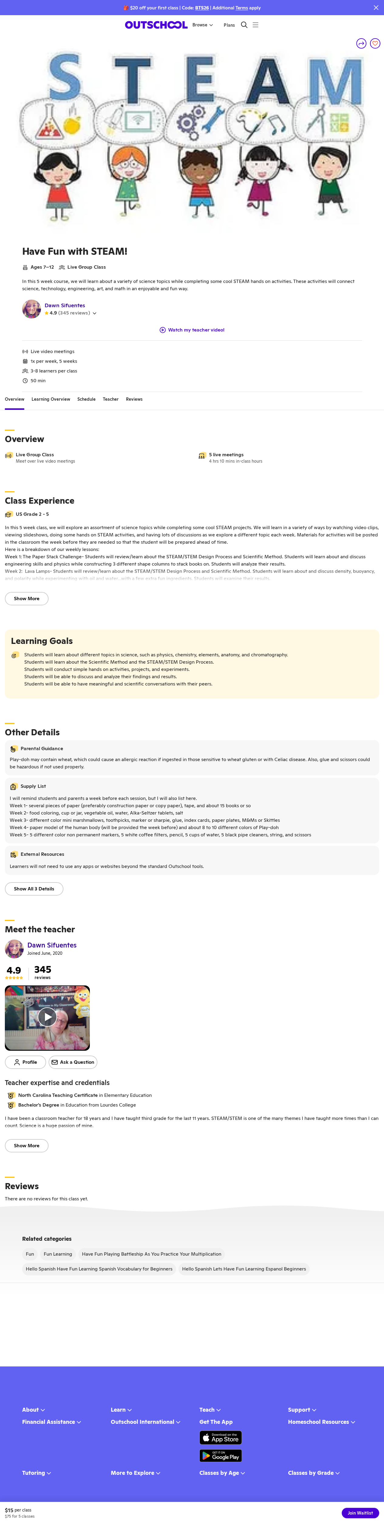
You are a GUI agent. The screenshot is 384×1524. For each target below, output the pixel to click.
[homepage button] (156, 25)
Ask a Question (77, 1062)
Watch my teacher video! (196, 330)
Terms (242, 8)
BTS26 (202, 8)
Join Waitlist (360, 1513)
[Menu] (255, 25)
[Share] (361, 43)
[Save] (375, 43)
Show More (26, 598)
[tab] (14, 399)
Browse (199, 25)
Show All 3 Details (34, 889)
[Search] (244, 25)
